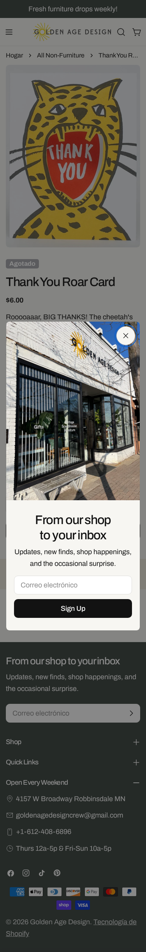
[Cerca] (125, 335)
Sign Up (73, 608)
